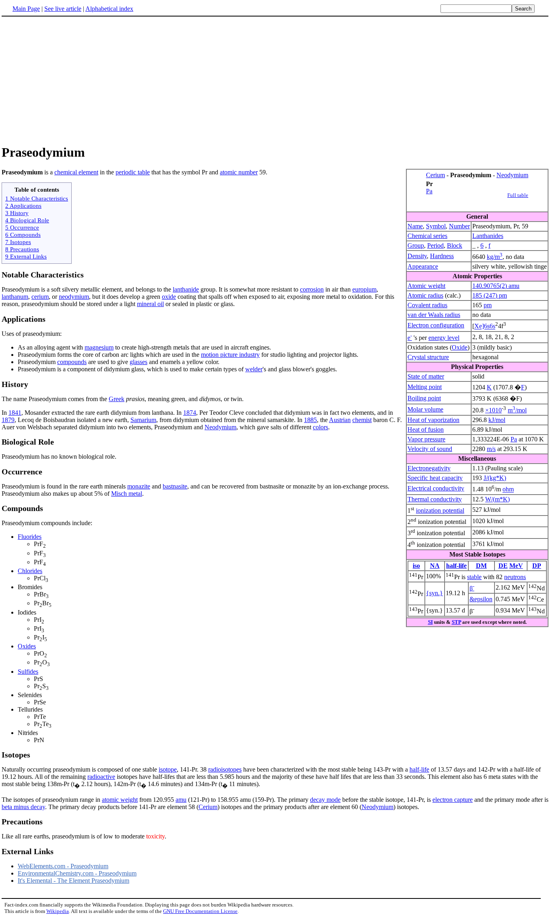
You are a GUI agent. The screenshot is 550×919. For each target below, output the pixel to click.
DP (536, 565)
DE (503, 565)
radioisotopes (225, 769)
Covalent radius (427, 305)
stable (474, 576)
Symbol (436, 226)
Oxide (459, 347)
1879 (8, 419)
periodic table (133, 172)
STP (456, 622)
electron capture (452, 799)
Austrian (340, 419)
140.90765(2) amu (495, 285)
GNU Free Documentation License (200, 911)
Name (415, 226)
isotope (168, 769)
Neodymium (512, 175)
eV (519, 565)
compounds (72, 361)
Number (459, 226)
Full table (517, 195)
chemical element (76, 172)
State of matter (425, 376)
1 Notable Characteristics (36, 198)
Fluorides (29, 536)
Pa (429, 191)
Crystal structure (428, 357)
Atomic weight (426, 285)
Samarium (143, 419)
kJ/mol (496, 419)
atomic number (239, 172)
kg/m (494, 256)
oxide (169, 296)
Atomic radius (425, 295)
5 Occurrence (22, 227)
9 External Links (26, 256)
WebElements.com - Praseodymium (63, 866)
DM (481, 565)
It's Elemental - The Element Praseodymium (73, 880)
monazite (138, 486)
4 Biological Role (27, 220)
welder (254, 369)
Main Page (26, 8)
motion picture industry (230, 354)
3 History (17, 212)
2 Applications (23, 205)
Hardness (442, 256)
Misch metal (126, 493)
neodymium (74, 296)
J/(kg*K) (495, 477)
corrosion (312, 289)
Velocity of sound (429, 448)
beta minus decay (23, 806)
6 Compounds (23, 234)
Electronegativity (429, 468)
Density (417, 256)
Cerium (435, 175)
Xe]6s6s (484, 326)
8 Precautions (22, 249)
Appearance (422, 266)
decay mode (325, 799)
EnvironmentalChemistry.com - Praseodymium (77, 873)
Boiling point (424, 398)
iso (416, 565)
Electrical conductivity (435, 488)
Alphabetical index (109, 8)
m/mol (517, 410)
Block (454, 245)
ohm (508, 489)
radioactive (101, 776)
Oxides (27, 646)
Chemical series (427, 235)
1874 (189, 412)
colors (320, 427)
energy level (443, 337)
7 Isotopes (18, 241)
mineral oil (150, 303)
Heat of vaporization (433, 419)
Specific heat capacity (435, 477)
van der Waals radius (433, 314)
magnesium (99, 347)
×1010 (493, 410)
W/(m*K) (497, 499)
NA (435, 565)
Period (435, 245)
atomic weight (120, 799)
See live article (62, 8)
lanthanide (186, 289)
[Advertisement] (275, 80)
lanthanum (15, 296)
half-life (456, 565)
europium (364, 289)
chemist (362, 419)
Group (415, 245)
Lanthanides (487, 235)
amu (181, 799)
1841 (14, 412)
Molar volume (425, 409)
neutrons (515, 576)
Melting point (424, 386)
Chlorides (30, 570)
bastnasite (175, 486)
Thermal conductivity (434, 499)
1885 (310, 419)
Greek (116, 398)
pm (488, 305)
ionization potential (440, 510)
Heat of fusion (425, 429)
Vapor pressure (426, 439)
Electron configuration (435, 325)
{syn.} (434, 593)
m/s (491, 448)
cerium (40, 296)
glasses (138, 361)
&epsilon (480, 599)
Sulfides (28, 671)
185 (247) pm (489, 295)
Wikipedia (57, 911)
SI (430, 622)
